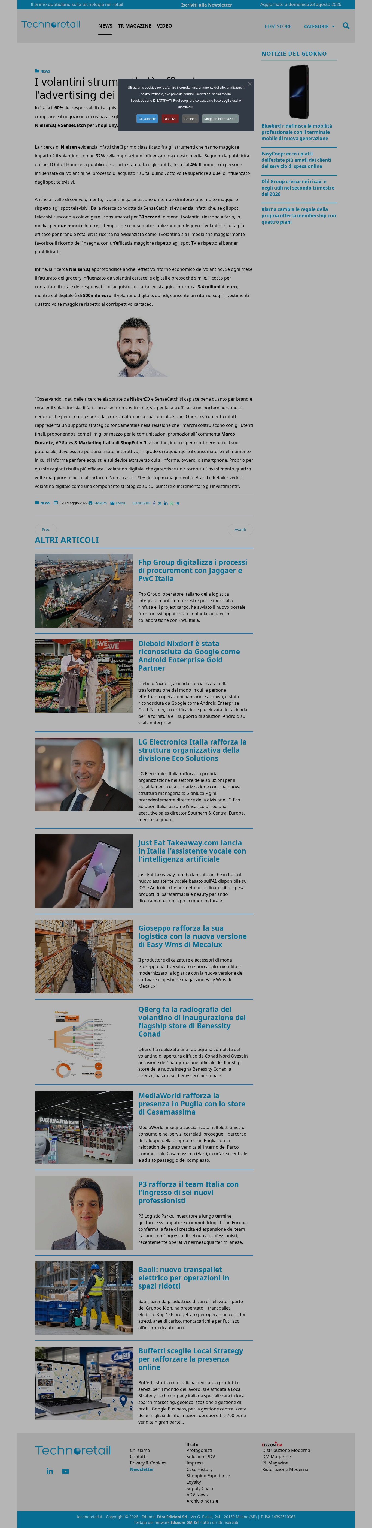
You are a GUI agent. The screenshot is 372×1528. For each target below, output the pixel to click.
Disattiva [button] (170, 118)
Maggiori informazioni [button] (220, 118)
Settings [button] (190, 118)
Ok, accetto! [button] (147, 118)
